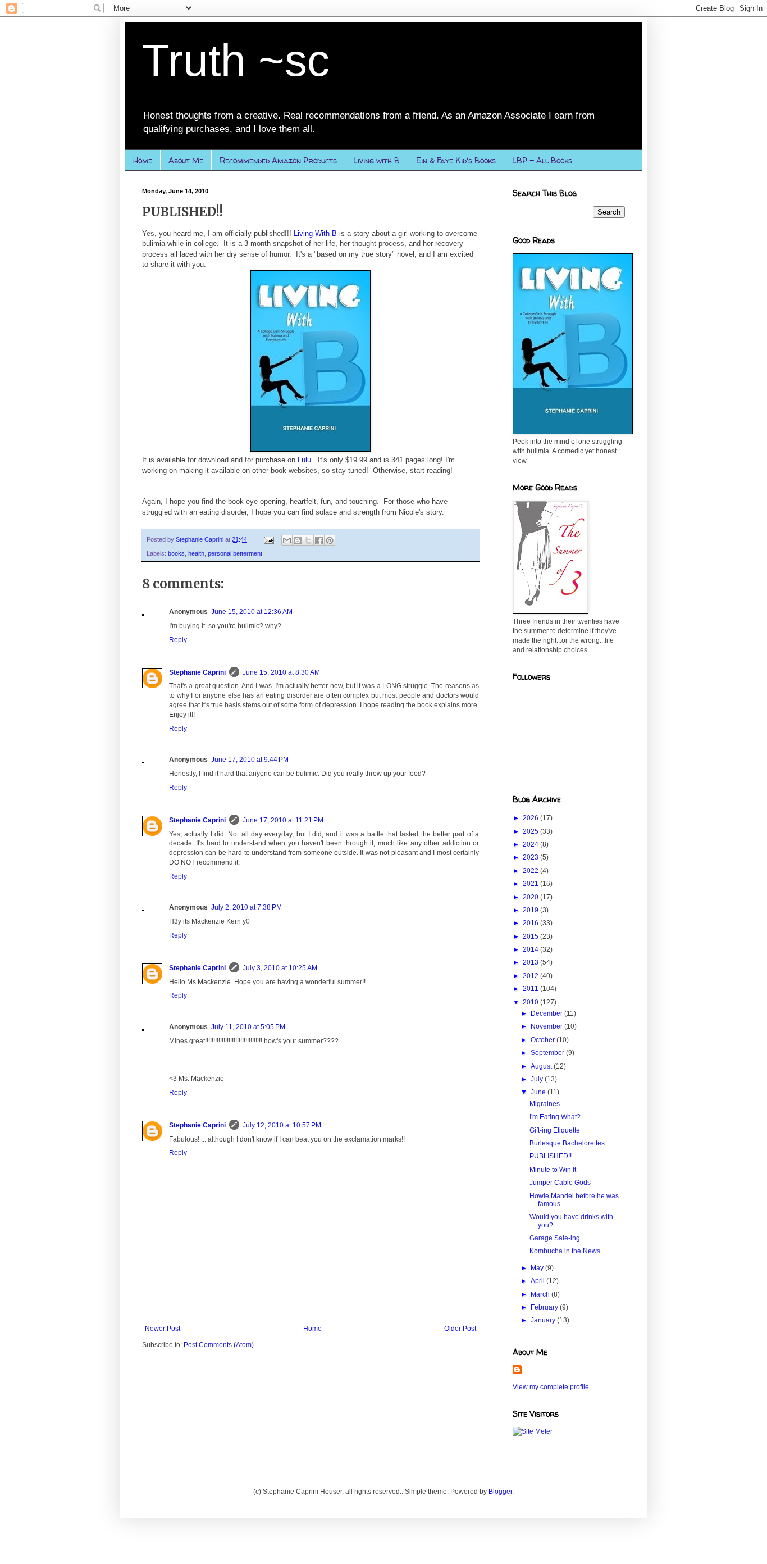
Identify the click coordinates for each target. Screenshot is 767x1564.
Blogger (500, 1491)
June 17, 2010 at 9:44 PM (250, 759)
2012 (531, 976)
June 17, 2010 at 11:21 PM (283, 820)
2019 (531, 910)
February (545, 1307)
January (544, 1320)
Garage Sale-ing (554, 1238)
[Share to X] (308, 540)
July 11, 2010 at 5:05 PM (248, 1027)
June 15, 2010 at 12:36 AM (252, 612)
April (538, 1281)
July (538, 1079)
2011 (531, 989)
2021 (531, 884)
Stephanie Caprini (197, 672)
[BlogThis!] (297, 540)
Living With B (315, 233)
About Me (185, 160)
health (196, 553)
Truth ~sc (236, 60)
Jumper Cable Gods (560, 1182)
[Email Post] (268, 539)
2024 (531, 844)
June (539, 1092)
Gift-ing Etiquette (554, 1130)
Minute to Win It (552, 1170)
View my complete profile (551, 1387)
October (543, 1040)
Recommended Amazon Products (278, 160)
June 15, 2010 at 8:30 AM (281, 672)
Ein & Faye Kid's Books (456, 160)
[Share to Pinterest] (329, 540)
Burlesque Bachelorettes (567, 1143)
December (547, 1013)
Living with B (376, 160)
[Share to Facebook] (319, 540)
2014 (531, 949)
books (176, 553)
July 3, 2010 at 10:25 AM (280, 968)
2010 (531, 1002)
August (542, 1066)
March (541, 1294)
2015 (531, 936)
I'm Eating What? (555, 1117)
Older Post (460, 1329)
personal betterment (235, 553)
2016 (531, 923)
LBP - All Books (542, 160)
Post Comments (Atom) (219, 1345)
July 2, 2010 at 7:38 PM (246, 907)
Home (142, 160)
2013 (531, 962)
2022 (531, 871)
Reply (178, 640)
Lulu (304, 460)
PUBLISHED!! (550, 1156)
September (548, 1053)
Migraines (544, 1104)
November (547, 1026)
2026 (531, 818)
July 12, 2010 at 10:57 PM (282, 1125)
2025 (531, 831)
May (538, 1268)
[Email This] (287, 540)
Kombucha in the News (564, 1251)
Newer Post (162, 1329)
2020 (531, 897)
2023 (531, 857)
